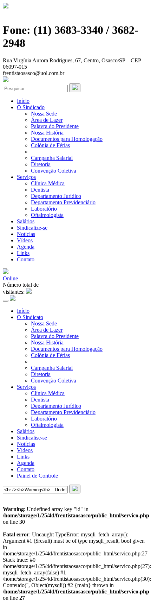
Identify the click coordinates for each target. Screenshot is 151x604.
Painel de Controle (37, 476)
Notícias (26, 234)
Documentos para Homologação (67, 139)
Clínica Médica (48, 183)
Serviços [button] (26, 177)
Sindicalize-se (32, 228)
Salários (25, 221)
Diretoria (41, 164)
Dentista (40, 190)
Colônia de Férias (50, 145)
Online (10, 278)
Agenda (25, 247)
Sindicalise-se (32, 438)
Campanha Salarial (52, 158)
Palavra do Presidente (55, 126)
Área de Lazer (47, 120)
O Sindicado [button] (31, 107)
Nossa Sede (44, 114)
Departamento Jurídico (56, 196)
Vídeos (25, 240)
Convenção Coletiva (53, 171)
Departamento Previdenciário (63, 202)
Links (23, 253)
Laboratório (44, 209)
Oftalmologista (47, 215)
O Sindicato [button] (30, 317)
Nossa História (47, 133)
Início (23, 101)
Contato (25, 259)
